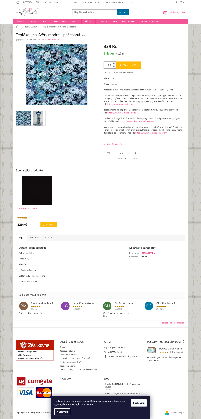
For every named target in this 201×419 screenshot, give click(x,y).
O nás (74, 2)
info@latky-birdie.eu (117, 347)
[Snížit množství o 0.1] (114, 66)
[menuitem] (20, 21)
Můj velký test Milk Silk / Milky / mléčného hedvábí (122, 385)
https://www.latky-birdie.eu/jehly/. (122, 104)
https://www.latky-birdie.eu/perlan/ (151, 132)
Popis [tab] (21, 237)
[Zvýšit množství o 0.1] (114, 63)
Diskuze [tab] (48, 237)
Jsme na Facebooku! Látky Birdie (122, 356)
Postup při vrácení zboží (70, 362)
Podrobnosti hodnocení (52, 39)
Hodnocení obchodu (69, 365)
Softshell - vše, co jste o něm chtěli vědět (78, 369)
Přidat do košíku (130, 65)
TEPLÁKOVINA (148, 253)
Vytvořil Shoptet (178, 412)
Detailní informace (112, 144)
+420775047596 (115, 352)
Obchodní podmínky (114, 2)
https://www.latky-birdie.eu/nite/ (122, 112)
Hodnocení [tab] (34, 237)
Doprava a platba (91, 2)
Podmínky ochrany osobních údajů (75, 358)
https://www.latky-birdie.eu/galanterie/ (138, 121)
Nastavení (62, 412)
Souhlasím (139, 403)
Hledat (122, 12)
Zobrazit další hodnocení (173, 322)
